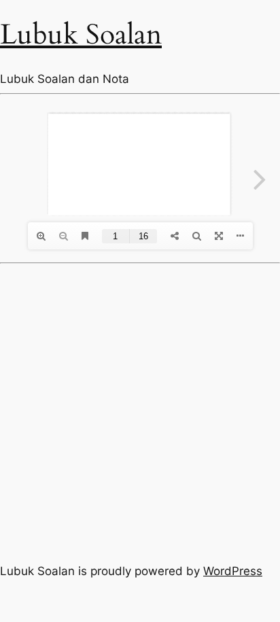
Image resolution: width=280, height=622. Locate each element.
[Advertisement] (140, 411)
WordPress (232, 571)
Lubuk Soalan (81, 35)
